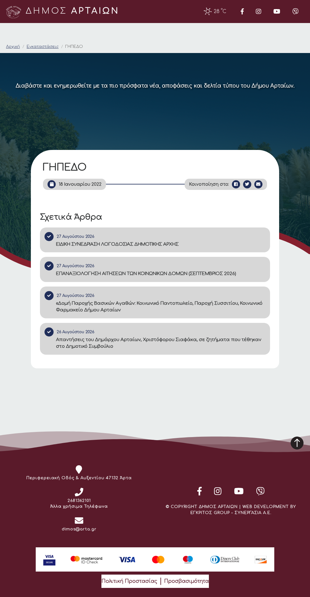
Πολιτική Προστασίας (129, 581)
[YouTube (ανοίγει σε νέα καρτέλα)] (277, 11)
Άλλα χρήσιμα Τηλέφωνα (79, 506)
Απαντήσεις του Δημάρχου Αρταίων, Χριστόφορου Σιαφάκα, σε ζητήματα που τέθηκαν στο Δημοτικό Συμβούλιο (158, 343)
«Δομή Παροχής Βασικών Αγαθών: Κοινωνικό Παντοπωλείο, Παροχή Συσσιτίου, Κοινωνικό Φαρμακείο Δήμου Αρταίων (159, 307)
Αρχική (13, 47)
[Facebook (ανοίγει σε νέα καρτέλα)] (242, 11)
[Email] (258, 184)
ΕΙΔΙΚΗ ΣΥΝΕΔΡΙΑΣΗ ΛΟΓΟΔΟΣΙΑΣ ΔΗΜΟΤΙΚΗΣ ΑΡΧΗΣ (117, 244)
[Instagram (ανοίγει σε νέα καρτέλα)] (258, 11)
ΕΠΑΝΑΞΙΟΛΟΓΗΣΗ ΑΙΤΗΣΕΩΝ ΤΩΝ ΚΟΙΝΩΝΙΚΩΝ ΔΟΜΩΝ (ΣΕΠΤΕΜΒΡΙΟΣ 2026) (146, 273)
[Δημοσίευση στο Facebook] (236, 184)
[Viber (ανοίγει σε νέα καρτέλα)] (295, 11)
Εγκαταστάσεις (43, 47)
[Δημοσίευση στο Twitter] (247, 184)
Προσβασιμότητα (186, 581)
